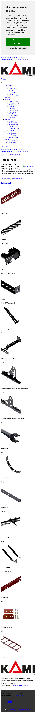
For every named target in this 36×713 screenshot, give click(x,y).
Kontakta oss (19, 695)
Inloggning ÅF (15, 57)
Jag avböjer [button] (18, 44)
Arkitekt (16, 59)
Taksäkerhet (7, 183)
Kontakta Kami (5, 179)
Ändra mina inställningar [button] (18, 48)
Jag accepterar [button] (18, 40)
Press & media (5, 57)
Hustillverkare (24, 59)
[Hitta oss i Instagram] (8, 702)
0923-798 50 (5, 155)
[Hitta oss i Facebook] (11, 702)
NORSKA (4, 80)
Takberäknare (5, 146)
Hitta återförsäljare (16, 179)
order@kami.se (15, 155)
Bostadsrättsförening (7, 59)
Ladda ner (23, 57)
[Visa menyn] (1, 82)
